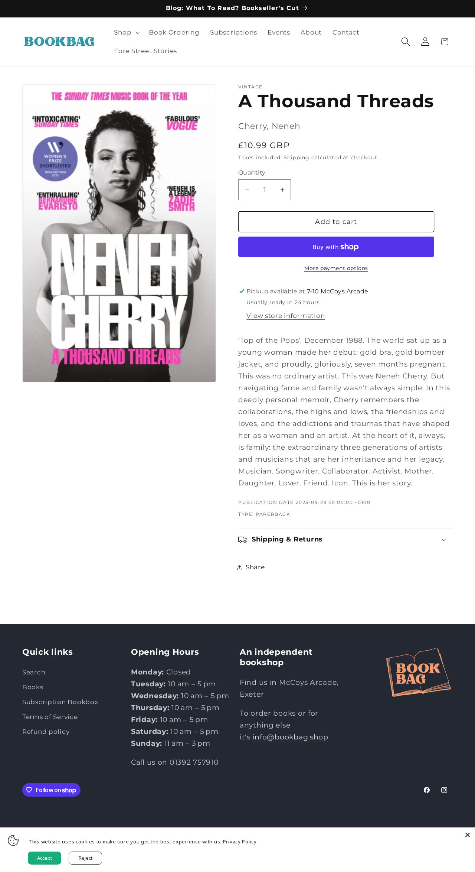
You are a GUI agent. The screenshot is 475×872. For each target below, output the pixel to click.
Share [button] (255, 567)
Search (33, 672)
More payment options (336, 268)
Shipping (296, 157)
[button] (126, 32)
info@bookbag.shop (290, 736)
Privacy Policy (240, 841)
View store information (285, 315)
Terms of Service (50, 716)
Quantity (252, 172)
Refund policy (45, 731)
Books (32, 687)
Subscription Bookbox (60, 702)
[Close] (467, 835)
